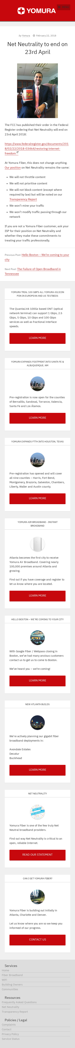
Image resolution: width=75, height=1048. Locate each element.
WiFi (4, 980)
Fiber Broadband (12, 975)
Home (5, 970)
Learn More (37, 338)
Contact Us (37, 939)
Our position (13, 167)
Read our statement (37, 854)
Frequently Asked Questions (19, 1002)
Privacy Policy (10, 1034)
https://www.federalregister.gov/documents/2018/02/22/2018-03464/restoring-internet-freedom (37, 149)
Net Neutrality (10, 1007)
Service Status (10, 1039)
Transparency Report (23, 199)
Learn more (37, 770)
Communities (10, 989)
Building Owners (12, 984)
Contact (6, 1029)
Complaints (9, 1024)
